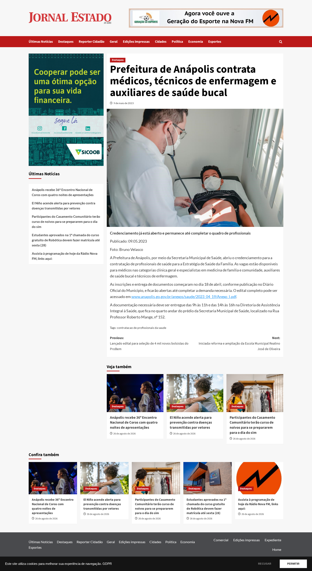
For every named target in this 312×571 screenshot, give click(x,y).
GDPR (107, 563)
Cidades (160, 41)
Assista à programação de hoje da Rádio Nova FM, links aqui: (64, 256)
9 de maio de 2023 (124, 103)
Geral (114, 41)
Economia (195, 41)
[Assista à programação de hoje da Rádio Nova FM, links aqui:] (259, 478)
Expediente (273, 540)
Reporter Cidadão (91, 41)
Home (276, 549)
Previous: (149, 343)
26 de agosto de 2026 (124, 433)
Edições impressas (136, 41)
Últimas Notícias (41, 41)
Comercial (221, 540)
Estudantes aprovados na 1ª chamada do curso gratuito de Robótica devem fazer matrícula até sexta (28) (66, 240)
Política (177, 41)
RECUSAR (264, 563)
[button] (280, 41)
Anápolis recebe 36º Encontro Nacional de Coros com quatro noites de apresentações (133, 422)
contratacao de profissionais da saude (141, 327)
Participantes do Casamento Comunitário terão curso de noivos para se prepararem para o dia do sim (252, 425)
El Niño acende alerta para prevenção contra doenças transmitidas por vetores (191, 422)
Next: (239, 343)
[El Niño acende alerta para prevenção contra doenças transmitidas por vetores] (195, 393)
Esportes (214, 41)
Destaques (65, 41)
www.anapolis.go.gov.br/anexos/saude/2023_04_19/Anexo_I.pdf (183, 296)
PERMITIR (293, 563)
